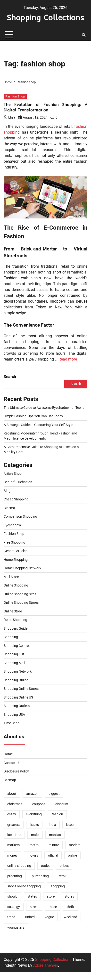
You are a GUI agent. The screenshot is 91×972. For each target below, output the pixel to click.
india (52, 825)
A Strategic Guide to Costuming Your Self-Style (38, 425)
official (53, 855)
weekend (70, 917)
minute (54, 845)
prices (64, 866)
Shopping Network (18, 671)
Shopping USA (14, 714)
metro (34, 845)
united (30, 917)
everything (34, 814)
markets (13, 845)
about (11, 793)
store (51, 896)
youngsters (15, 927)
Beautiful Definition (18, 482)
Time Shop (11, 723)
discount (61, 804)
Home (8, 754)
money (12, 855)
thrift (70, 907)
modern (75, 845)
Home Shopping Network (22, 568)
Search (10, 376)
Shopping (11, 637)
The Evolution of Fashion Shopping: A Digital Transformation (45, 107)
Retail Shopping (15, 620)
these (53, 907)
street (34, 907)
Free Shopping (14, 542)
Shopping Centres (17, 646)
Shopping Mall (14, 663)
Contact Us (12, 763)
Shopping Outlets (17, 706)
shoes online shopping (24, 886)
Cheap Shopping (16, 499)
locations (14, 835)
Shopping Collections (45, 17)
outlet (45, 866)
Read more (67, 359)
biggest (54, 793)
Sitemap (10, 780)
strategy (13, 907)
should (12, 896)
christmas (14, 804)
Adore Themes (45, 965)
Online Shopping (16, 585)
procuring (14, 876)
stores (69, 896)
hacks (34, 825)
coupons (38, 804)
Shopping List (14, 654)
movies (32, 855)
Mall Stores (12, 577)
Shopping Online (16, 680)
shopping (58, 886)
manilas (55, 835)
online (72, 855)
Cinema (9, 508)
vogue (49, 917)
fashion (57, 814)
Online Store (13, 611)
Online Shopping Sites (20, 594)
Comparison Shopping (20, 516)
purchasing (40, 876)
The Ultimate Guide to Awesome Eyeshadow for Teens (44, 408)
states (32, 896)
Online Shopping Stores (21, 602)
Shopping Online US (18, 697)
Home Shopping (16, 560)
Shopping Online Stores (21, 689)
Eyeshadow (12, 525)
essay (11, 814)
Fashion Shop (15, 96)
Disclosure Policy (16, 771)
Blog (7, 491)
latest (70, 825)
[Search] (83, 35)
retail (62, 876)
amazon (32, 793)
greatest (13, 825)
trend (11, 917)
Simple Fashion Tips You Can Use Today (33, 416)
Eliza (11, 117)
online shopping (19, 866)
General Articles (15, 551)
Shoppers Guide (15, 628)
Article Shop (13, 473)
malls (35, 835)
